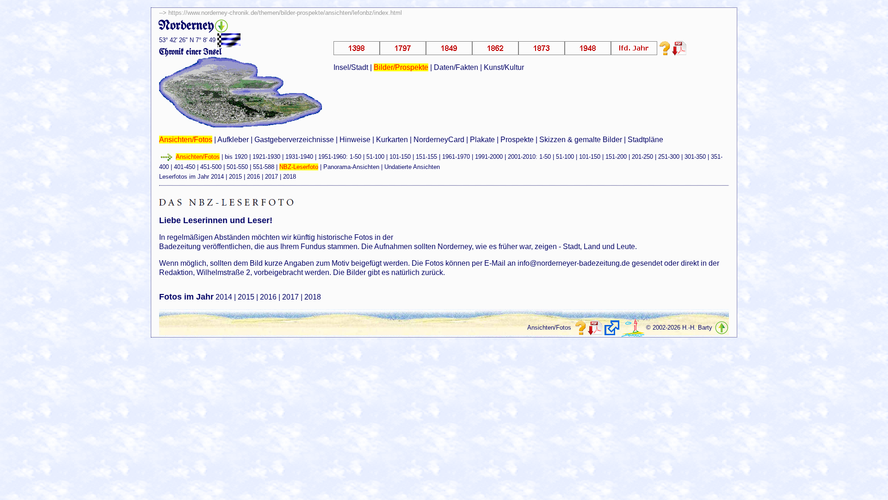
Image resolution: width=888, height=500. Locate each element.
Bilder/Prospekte (401, 67)
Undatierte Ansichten (412, 166)
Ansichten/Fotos (185, 140)
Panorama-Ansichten (351, 166)
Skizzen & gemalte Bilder (580, 140)
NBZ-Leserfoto (298, 166)
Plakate (482, 140)
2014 (217, 176)
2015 (235, 176)
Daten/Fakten (456, 67)
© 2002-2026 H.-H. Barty (679, 327)
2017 (271, 176)
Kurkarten (392, 140)
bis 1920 (236, 156)
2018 (289, 176)
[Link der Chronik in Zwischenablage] (611, 327)
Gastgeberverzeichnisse (294, 140)
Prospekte (517, 140)
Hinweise (354, 140)
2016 (253, 176)
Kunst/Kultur (504, 67)
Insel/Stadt (350, 67)
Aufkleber (233, 140)
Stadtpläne (645, 140)
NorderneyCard (438, 140)
